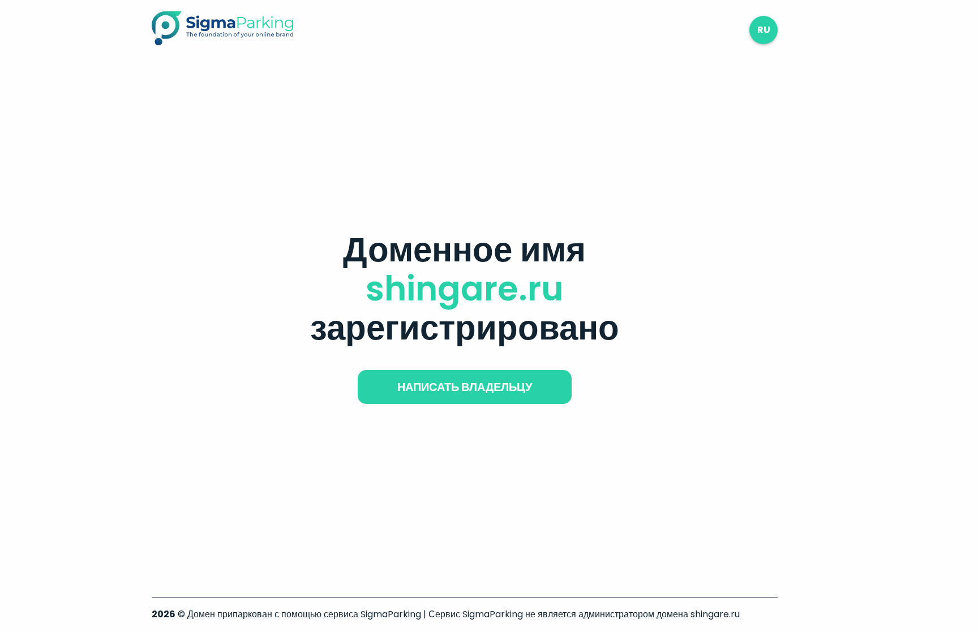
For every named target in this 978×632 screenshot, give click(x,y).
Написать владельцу (464, 387)
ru (763, 29)
